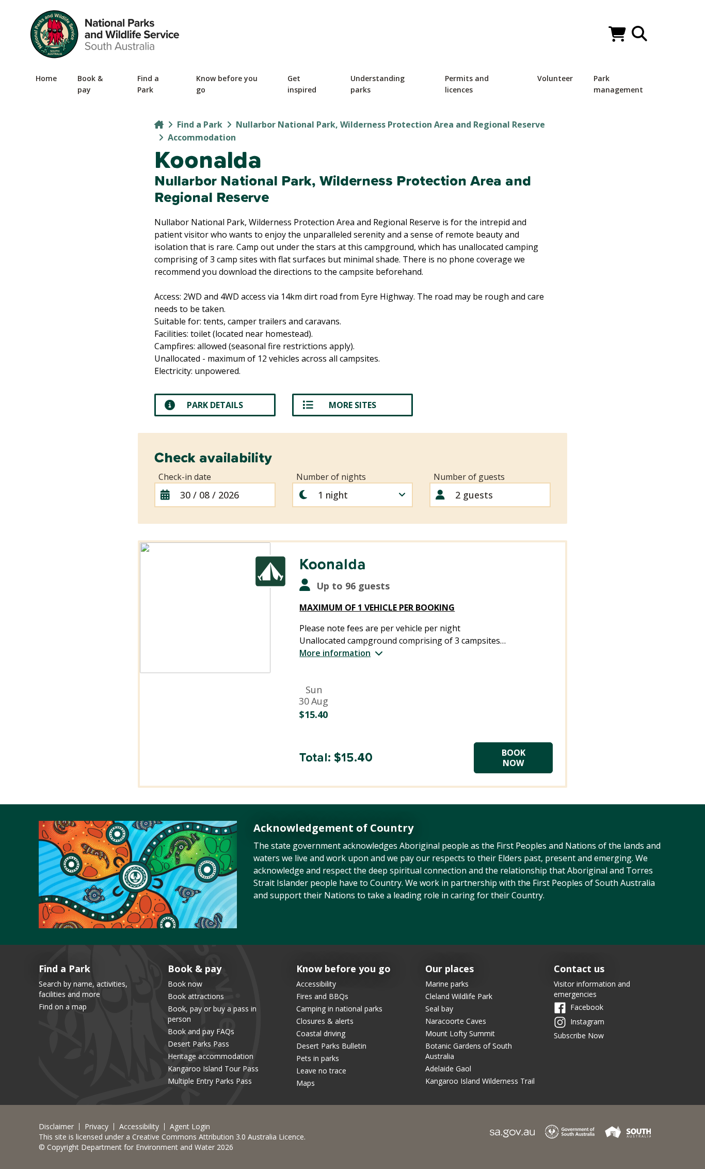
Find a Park (199, 124)
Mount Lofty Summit (460, 1033)
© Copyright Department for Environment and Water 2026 (136, 1147)
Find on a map (63, 1006)
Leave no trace (321, 1071)
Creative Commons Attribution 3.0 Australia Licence (218, 1137)
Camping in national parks (339, 1009)
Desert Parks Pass (198, 1044)
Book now (185, 984)
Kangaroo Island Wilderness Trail (480, 1081)
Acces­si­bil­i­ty (139, 1126)
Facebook (586, 1006)
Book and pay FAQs (201, 1031)
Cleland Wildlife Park (458, 996)
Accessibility (316, 984)
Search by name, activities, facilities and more (83, 989)
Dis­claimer (56, 1126)
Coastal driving (320, 1033)
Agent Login (190, 1126)
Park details (215, 405)
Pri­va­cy (96, 1126)
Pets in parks (317, 1058)
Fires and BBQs (322, 996)
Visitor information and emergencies (592, 989)
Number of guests (469, 476)
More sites (352, 405)
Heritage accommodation (210, 1056)
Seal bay (439, 1009)
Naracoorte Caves (455, 1021)
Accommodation (202, 137)
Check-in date (184, 476)
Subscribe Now (579, 1035)
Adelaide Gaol (448, 1068)
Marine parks (447, 984)
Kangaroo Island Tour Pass (213, 1068)
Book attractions (196, 996)
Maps (305, 1083)
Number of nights (331, 476)
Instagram (587, 1021)
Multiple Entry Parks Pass (210, 1081)
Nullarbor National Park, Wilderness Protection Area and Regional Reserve (390, 124)
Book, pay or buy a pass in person (212, 1014)
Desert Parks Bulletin (331, 1046)
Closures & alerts (325, 1021)
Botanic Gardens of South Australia (468, 1051)
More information (335, 653)
